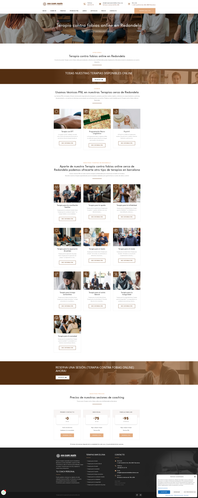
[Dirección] (115, 461)
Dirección (119, 461)
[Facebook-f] (137, 495)
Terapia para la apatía (97, 205)
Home (86, 31)
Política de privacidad (178, 495)
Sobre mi (53, 10)
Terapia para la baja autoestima (95, 474)
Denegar (177, 492)
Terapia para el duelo (97, 249)
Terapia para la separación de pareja (96, 484)
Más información (67, 143)
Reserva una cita (145, 10)
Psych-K (127, 131)
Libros (84, 10)
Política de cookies (169, 495)
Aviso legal (186, 495)
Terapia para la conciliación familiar (96, 476)
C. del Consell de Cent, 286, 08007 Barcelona (143, 4)
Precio (103, 10)
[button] (195, 476)
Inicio (44, 10)
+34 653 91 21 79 (122, 467)
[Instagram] (140, 495)
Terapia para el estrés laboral (94, 463)
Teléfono (119, 465)
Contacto (113, 10)
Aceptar (164, 492)
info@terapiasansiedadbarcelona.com (113, 3)
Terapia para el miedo (126, 249)
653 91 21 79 (90, 4)
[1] (3, 493)
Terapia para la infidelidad (127, 205)
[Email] (115, 470)
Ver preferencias (190, 492)
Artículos (94, 10)
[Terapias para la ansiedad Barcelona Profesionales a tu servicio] (53, 4)
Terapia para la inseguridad (94, 482)
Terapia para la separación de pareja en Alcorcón (68, 495)
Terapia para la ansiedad (67, 336)
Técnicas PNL (74, 10)
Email (118, 470)
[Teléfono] (115, 466)
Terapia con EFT (67, 131)
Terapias (63, 10)
